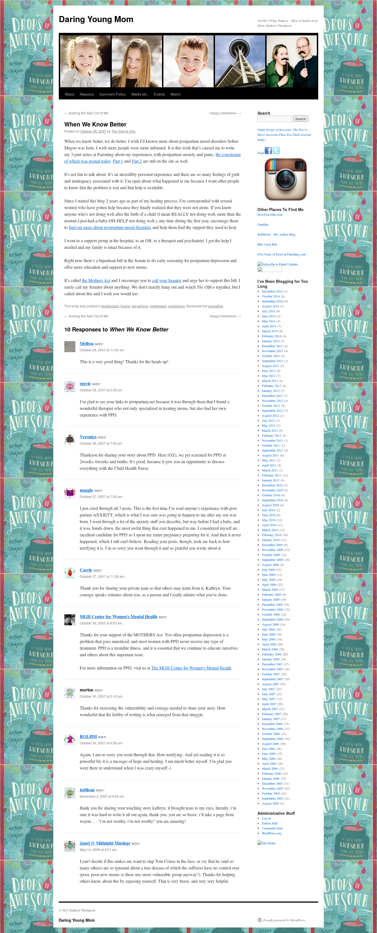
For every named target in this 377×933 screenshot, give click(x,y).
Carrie (86, 569)
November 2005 (272, 788)
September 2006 (272, 738)
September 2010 (272, 500)
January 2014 (271, 341)
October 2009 (271, 554)
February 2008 (271, 654)
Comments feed (272, 828)
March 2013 (270, 380)
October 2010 (271, 495)
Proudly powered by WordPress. (284, 920)
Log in (266, 818)
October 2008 (271, 614)
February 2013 (271, 385)
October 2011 (271, 445)
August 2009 (270, 564)
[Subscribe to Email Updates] (277, 264)
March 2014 (270, 331)
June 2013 (268, 370)
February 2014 (271, 336)
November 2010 (272, 490)
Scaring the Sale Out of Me (86, 112)
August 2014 (270, 306)
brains (125, 306)
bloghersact (110, 306)
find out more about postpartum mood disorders (110, 227)
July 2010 (268, 510)
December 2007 (272, 664)
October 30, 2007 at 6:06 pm (101, 742)
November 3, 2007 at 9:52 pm (102, 796)
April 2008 (269, 644)
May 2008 (268, 639)
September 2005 (272, 798)
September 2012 (272, 410)
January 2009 (271, 599)
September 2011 (272, 450)
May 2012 (268, 425)
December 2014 (272, 291)
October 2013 (271, 356)
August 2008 (270, 624)
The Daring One (123, 131)
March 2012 (270, 430)
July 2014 (268, 311)
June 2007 (268, 694)
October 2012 (271, 405)
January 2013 (271, 390)
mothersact (158, 306)
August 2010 (270, 505)
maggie (86, 490)
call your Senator (166, 280)
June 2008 (268, 634)
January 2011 (271, 480)
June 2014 (268, 316)
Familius (263, 224)
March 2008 (270, 649)
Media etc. (139, 94)
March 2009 (270, 589)
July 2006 (268, 748)
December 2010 (272, 485)
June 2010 (268, 515)
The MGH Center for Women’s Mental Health (191, 668)
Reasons (87, 94)
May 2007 (268, 699)
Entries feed (269, 823)
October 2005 (271, 793)
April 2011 (269, 465)
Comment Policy (112, 94)
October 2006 (271, 733)
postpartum (176, 306)
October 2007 (271, 674)
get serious (140, 306)
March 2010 (270, 530)
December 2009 (272, 544)
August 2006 (270, 743)
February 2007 (271, 713)
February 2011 (271, 475)
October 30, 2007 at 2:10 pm (101, 696)
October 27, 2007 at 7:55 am (101, 496)
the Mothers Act (96, 280)
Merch (175, 94)
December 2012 (272, 395)
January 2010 (271, 539)
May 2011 (268, 460)
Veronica (88, 436)
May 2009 (268, 579)
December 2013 (272, 346)
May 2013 (268, 375)
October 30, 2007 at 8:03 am (101, 623)
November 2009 (272, 549)
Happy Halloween (225, 112)
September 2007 (272, 679)
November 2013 (272, 351)
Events (159, 94)
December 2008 (272, 604)
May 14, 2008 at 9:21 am (98, 849)
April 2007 (269, 704)
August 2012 (270, 415)
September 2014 (272, 301)
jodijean (87, 789)
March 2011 (270, 470)
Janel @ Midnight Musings (105, 843)
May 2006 (268, 758)
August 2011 (270, 455)
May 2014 (268, 321)
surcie (85, 383)
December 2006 (272, 723)
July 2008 (268, 629)
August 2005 (270, 803)
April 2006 (269, 763)
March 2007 (270, 709)
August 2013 (270, 365)
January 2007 (271, 718)
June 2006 (268, 753)
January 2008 (271, 659)
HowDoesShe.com (269, 214)
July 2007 (268, 689)
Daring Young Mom (96, 19)
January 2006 (271, 778)
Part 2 (137, 161)
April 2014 (269, 326)
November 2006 (272, 728)
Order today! (284, 134)
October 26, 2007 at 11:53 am (102, 349)
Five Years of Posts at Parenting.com (281, 254)
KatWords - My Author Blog (276, 234)
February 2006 (271, 773)
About (69, 94)
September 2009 (272, 559)
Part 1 (118, 161)
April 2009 (269, 584)
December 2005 (272, 783)
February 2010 (271, 535)
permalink (215, 306)
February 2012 (271, 435)
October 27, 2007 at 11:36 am (102, 576)
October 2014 (271, 296)
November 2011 (272, 440)
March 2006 (270, 768)
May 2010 (268, 520)
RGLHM (88, 736)
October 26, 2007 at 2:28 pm (101, 390)
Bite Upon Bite (267, 244)
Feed (260, 153)
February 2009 (271, 594)
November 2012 (272, 400)
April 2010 (269, 525)
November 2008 (272, 609)
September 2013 (272, 361)
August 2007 (270, 684)
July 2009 (268, 569)
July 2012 (268, 420)
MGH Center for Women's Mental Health (118, 616)
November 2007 (272, 669)
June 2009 (268, 574)
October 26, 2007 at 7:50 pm (101, 443)
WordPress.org (272, 833)
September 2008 (272, 619)
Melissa (87, 343)
